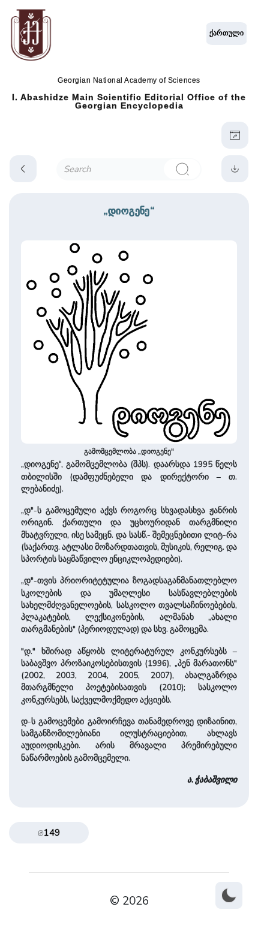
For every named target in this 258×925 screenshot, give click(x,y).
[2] (182, 169)
